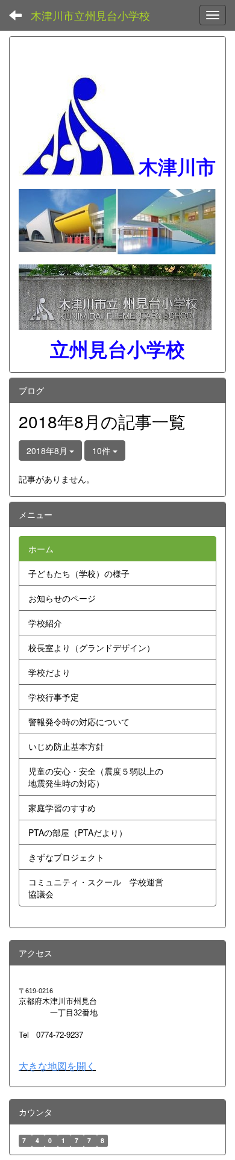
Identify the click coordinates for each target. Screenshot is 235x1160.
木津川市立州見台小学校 (90, 15)
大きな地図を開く (57, 1066)
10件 (102, 450)
